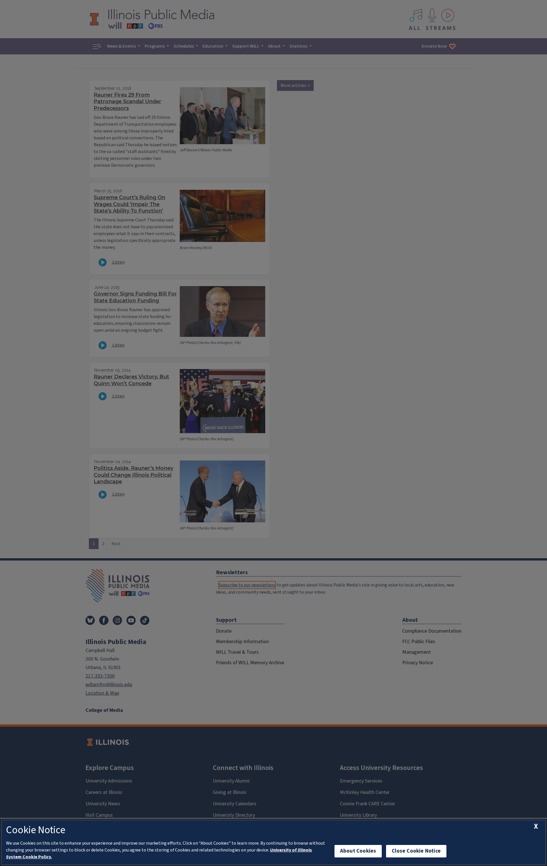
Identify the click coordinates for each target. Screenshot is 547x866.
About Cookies (358, 851)
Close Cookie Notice (416, 851)
